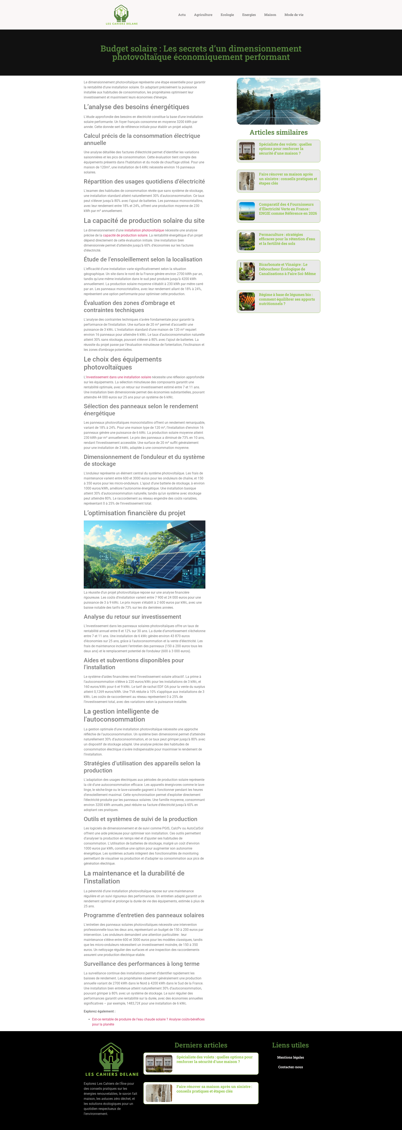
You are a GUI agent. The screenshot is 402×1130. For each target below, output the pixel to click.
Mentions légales (290, 1057)
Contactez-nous (290, 1067)
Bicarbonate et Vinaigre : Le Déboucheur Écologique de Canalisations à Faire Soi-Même (287, 269)
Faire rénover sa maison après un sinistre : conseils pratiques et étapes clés (288, 179)
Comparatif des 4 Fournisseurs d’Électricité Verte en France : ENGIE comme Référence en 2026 (288, 209)
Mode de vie (294, 14)
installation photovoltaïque (144, 230)
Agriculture (203, 14)
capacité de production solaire (125, 235)
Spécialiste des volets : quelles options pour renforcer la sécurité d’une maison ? (285, 149)
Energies (249, 14)
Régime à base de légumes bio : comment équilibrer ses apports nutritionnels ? (287, 299)
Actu (182, 14)
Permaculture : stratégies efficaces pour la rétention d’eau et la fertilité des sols (287, 239)
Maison (270, 14)
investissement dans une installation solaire (118, 377)
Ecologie (227, 14)
